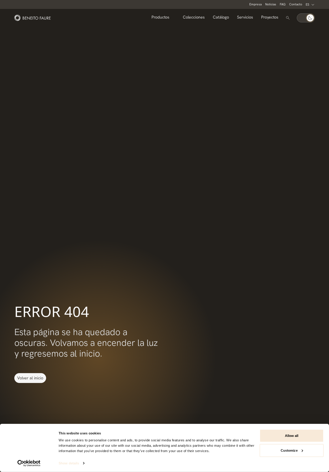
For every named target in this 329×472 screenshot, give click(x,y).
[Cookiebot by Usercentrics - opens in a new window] (29, 463)
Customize (289, 450)
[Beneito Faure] (32, 18)
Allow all (292, 436)
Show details (69, 463)
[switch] (306, 17)
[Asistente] (287, 17)
